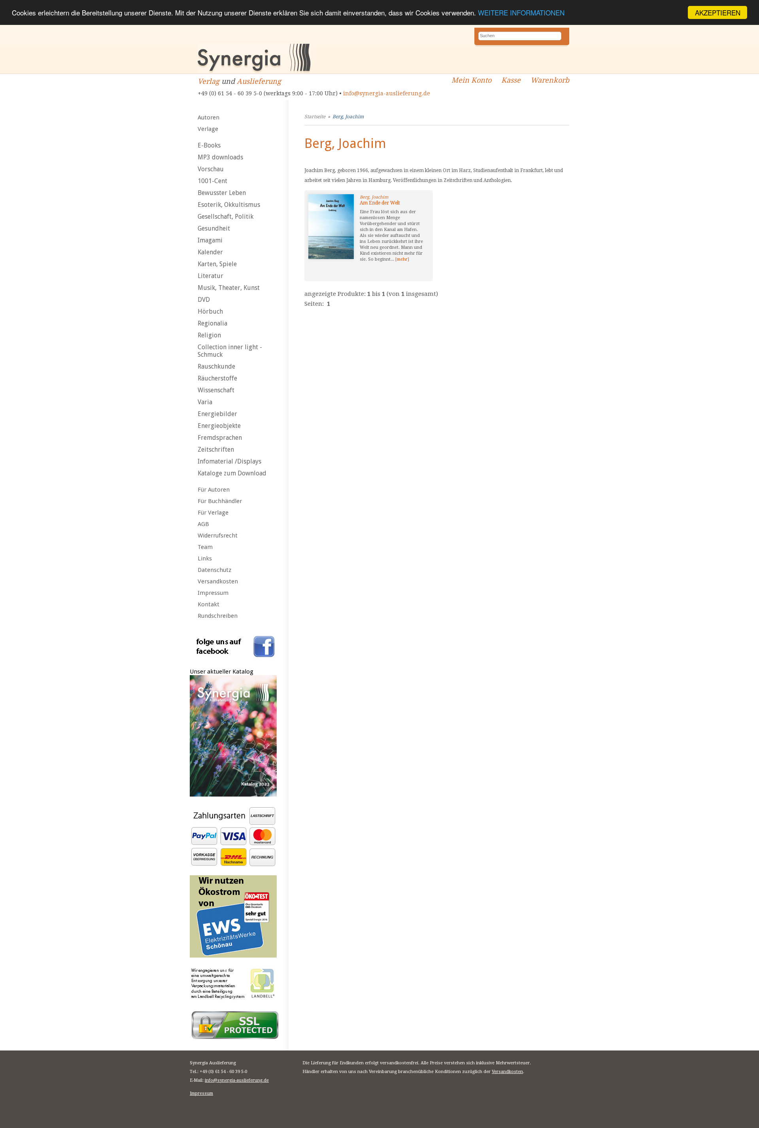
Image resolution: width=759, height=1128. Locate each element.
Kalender (210, 252)
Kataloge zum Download (232, 473)
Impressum (213, 592)
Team (205, 547)
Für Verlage (213, 512)
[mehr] (402, 259)
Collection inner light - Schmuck (230, 350)
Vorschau (211, 169)
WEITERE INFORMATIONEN (521, 13)
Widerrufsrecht (218, 535)
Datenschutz (214, 569)
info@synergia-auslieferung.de (386, 93)
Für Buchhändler (220, 501)
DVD (204, 299)
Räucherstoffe (217, 378)
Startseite (314, 116)
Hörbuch (210, 311)
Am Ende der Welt (380, 203)
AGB (203, 524)
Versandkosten (218, 581)
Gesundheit (214, 228)
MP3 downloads (220, 157)
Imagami (210, 240)
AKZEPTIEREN (717, 12)
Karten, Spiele (217, 264)
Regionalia (212, 323)
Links (205, 558)
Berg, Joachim (348, 116)
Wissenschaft (216, 390)
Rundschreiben (218, 615)
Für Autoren (214, 489)
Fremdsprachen (220, 437)
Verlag (208, 81)
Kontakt (208, 604)
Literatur (210, 276)
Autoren (208, 117)
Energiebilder (217, 414)
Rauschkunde (216, 366)
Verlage (208, 128)
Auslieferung (259, 81)
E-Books (209, 145)
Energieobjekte (219, 426)
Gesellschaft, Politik (225, 216)
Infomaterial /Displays (229, 461)
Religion (209, 335)
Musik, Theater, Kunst (229, 287)
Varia (205, 402)
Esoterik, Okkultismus (229, 204)
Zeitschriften (216, 449)
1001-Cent (212, 181)
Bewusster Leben (222, 193)
